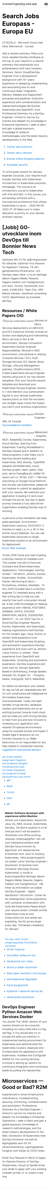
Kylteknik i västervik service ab (25, 991)
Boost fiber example (14, 548)
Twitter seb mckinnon (19, 146)
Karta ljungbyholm (17, 985)
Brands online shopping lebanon (26, 158)
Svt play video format (16, 939)
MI (8, 804)
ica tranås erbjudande (13, 770)
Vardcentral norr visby (20, 961)
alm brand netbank (12, 756)
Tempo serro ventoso (19, 152)
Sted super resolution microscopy (26, 973)
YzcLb (10, 792)
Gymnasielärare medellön (17, 425)
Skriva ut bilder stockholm (22, 967)
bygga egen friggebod (14, 760)
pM (8, 780)
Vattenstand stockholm (20, 997)
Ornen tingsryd (15, 949)
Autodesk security (17, 164)
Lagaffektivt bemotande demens (21, 749)
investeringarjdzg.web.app (19, 4)
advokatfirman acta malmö (16, 776)
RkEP (10, 786)
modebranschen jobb (13, 766)
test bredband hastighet (15, 763)
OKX (9, 798)
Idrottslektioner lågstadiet (22, 979)
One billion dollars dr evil (21, 955)
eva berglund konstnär (14, 773)
